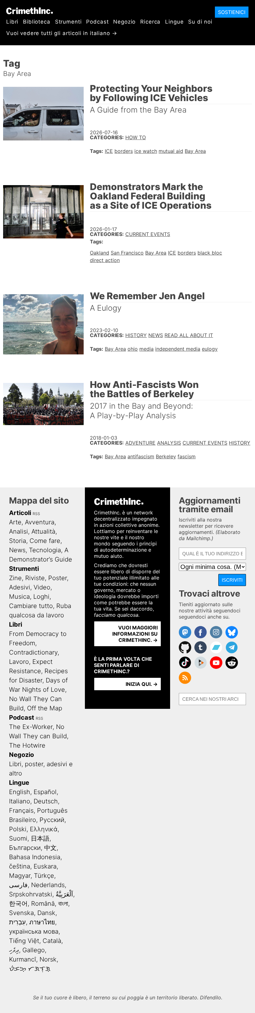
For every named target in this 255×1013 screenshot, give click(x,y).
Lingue (174, 22)
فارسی (18, 885)
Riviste (35, 578)
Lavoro (19, 661)
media (146, 349)
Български (25, 847)
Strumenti (68, 22)
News (155, 335)
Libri (12, 22)
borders (123, 151)
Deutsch (46, 801)
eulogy (210, 349)
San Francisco (127, 253)
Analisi (18, 531)
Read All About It (189, 335)
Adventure (140, 443)
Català (52, 940)
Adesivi (19, 587)
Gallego (33, 950)
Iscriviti (232, 580)
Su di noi (200, 22)
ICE (109, 151)
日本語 (40, 838)
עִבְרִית (17, 922)
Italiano (19, 801)
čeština (19, 866)
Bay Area (195, 151)
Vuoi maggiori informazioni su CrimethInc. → (135, 633)
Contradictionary (33, 652)
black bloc (209, 253)
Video (42, 587)
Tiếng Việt (24, 940)
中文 (50, 847)
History (136, 335)
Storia (17, 540)
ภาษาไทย (42, 922)
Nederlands (48, 885)
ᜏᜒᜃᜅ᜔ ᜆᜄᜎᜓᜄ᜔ (29, 968)
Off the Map (44, 708)
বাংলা (63, 903)
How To (135, 137)
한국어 (18, 903)
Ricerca (150, 22)
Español (45, 792)
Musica (19, 596)
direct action (105, 260)
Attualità (43, 531)
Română (43, 903)
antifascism (141, 456)
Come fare (45, 540)
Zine (15, 578)
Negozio (124, 22)
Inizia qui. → (142, 684)
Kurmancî (22, 959)
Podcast (97, 22)
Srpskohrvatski (30, 894)
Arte (15, 522)
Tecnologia (45, 550)
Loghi (41, 596)
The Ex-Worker (31, 727)
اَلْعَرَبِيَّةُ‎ (64, 894)
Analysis (169, 443)
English (19, 792)
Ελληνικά (44, 829)
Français (21, 810)
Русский (51, 820)
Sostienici (231, 12)
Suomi (18, 838)
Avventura (39, 522)
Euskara (45, 866)
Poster (57, 578)
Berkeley (166, 456)
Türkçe (44, 875)
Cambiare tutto (31, 606)
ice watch (145, 151)
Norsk (48, 959)
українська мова (33, 931)
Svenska (21, 913)
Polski (17, 829)
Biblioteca (36, 22)
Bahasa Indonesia (34, 857)
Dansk (46, 913)
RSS (36, 513)
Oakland (99, 253)
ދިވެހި (14, 950)
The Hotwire (27, 745)
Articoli (20, 513)
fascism (187, 456)
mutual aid (171, 151)
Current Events (147, 234)
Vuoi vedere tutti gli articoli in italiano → (61, 33)
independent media (177, 349)
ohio (133, 349)
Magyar (19, 875)
